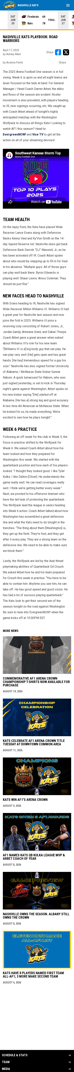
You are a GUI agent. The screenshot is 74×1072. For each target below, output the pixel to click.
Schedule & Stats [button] (15, 1055)
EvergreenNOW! (14, 134)
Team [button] (5, 1062)
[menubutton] (68, 5)
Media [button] (6, 1068)
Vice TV (37, 134)
